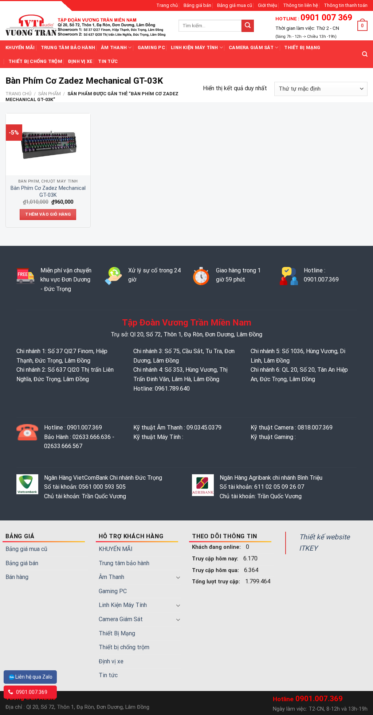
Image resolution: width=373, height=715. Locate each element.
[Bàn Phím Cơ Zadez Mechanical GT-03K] (48, 144)
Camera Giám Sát (251, 47)
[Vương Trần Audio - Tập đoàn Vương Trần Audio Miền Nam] (86, 25)
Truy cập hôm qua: (216, 570)
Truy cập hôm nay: (216, 559)
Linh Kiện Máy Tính (194, 47)
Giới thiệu (267, 5)
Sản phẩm (49, 93)
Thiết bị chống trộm (35, 61)
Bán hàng (16, 577)
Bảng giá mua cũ (234, 5)
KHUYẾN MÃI (20, 47)
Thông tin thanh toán (346, 5)
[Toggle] (178, 577)
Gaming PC (151, 47)
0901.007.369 (31, 692)
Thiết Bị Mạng (302, 47)
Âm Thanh (114, 47)
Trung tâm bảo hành (68, 47)
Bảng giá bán (197, 5)
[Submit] (248, 26)
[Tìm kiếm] (365, 54)
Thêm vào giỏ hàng (48, 214)
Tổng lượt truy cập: (217, 582)
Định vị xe (80, 61)
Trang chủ (167, 5)
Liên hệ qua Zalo (33, 677)
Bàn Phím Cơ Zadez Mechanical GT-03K (48, 191)
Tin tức (108, 61)
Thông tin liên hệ (300, 5)
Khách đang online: (217, 547)
